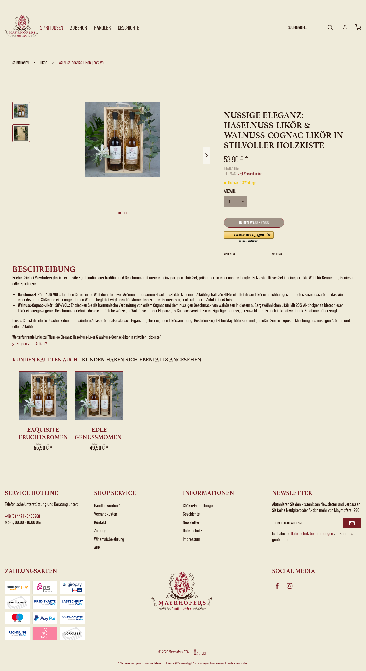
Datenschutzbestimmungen (312, 533)
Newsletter (191, 522)
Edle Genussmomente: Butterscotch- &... (99, 433)
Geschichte (191, 514)
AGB (97, 547)
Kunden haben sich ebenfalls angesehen (141, 360)
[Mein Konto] (345, 27)
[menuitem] (311, 27)
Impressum (191, 539)
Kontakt (100, 522)
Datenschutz (192, 530)
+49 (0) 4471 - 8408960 (22, 516)
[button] (249, 237)
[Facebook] (277, 586)
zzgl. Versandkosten (250, 173)
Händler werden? (107, 505)
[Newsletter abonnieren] (352, 523)
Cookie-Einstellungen (199, 505)
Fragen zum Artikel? (31, 343)
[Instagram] (290, 586)
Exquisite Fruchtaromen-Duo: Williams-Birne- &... (43, 433)
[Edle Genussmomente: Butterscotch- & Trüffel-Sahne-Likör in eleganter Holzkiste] (99, 395)
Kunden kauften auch (44, 360)
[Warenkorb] (358, 27)
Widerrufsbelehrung (109, 539)
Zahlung (100, 530)
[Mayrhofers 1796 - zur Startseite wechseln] (22, 26)
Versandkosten (105, 514)
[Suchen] (330, 28)
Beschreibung (43, 269)
